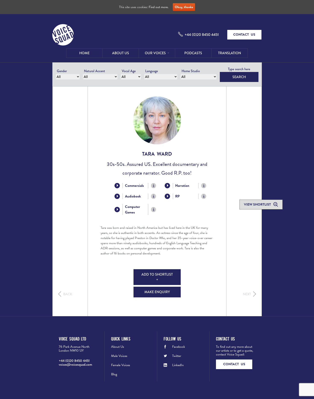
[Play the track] (117, 185)
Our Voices (155, 53)
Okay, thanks (184, 7)
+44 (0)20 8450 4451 (202, 34)
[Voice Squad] (63, 35)
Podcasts (193, 53)
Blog (114, 374)
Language (151, 71)
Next (247, 294)
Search (239, 77)
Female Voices (120, 365)
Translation (229, 53)
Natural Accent (94, 71)
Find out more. (159, 7)
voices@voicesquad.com (75, 364)
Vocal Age (129, 71)
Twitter (176, 355)
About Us (120, 53)
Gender (62, 71)
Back (67, 294)
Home (84, 53)
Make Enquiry (157, 291)
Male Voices (119, 355)
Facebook (178, 346)
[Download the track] (153, 185)
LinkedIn (178, 365)
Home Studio (191, 71)
